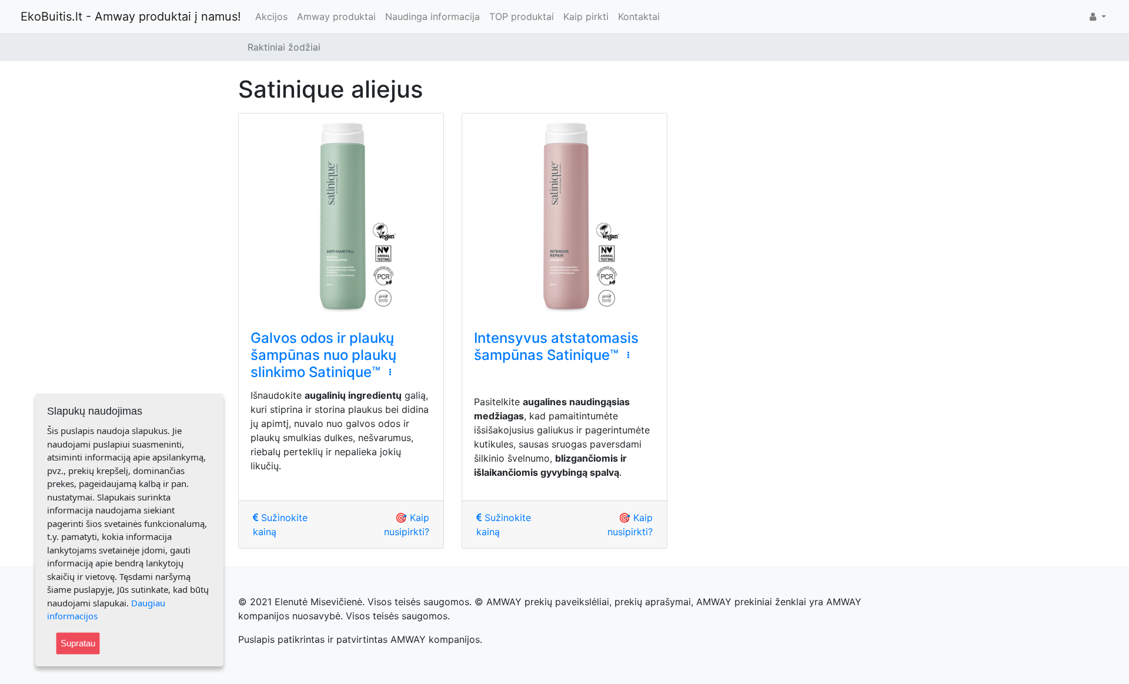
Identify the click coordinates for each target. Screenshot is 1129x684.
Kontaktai (639, 16)
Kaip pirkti (586, 16)
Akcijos (271, 16)
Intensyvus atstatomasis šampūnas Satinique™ (556, 346)
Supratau (78, 643)
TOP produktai (521, 16)
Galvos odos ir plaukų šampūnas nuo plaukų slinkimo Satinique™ (323, 355)
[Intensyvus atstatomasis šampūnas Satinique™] (564, 216)
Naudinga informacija (432, 16)
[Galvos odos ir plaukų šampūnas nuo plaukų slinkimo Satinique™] (341, 216)
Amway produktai (336, 16)
